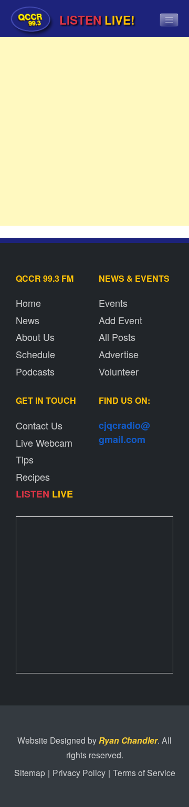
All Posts (117, 337)
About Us (35, 337)
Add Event (120, 320)
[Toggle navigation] (169, 20)
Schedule (35, 354)
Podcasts (35, 371)
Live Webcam (44, 442)
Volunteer (119, 371)
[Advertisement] (94, 134)
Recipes (33, 476)
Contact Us (39, 425)
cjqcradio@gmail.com (124, 432)
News (27, 320)
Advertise (119, 354)
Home (28, 302)
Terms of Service (144, 772)
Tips (25, 459)
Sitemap (29, 772)
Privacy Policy (79, 772)
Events (113, 302)
